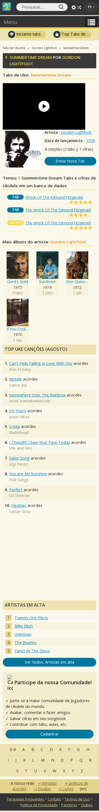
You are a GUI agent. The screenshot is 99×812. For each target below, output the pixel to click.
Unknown (23, 634)
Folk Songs (19, 479)
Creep (14, 426)
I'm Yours (17, 410)
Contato (54, 799)
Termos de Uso (77, 799)
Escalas (44, 788)
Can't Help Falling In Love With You (40, 363)
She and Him (20, 448)
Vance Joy (18, 385)
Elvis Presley (20, 369)
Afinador (49, 783)
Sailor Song (19, 458)
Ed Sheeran (19, 495)
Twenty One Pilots (31, 617)
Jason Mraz (19, 416)
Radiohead (19, 432)
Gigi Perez (18, 464)
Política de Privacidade (39, 804)
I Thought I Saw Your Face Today (39, 442)
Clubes (86, 804)
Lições (68, 788)
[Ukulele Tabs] (6, 6)
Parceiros (69, 804)
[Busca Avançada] (74, 7)
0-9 (13, 749)
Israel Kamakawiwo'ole (29, 400)
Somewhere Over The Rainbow (37, 395)
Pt (90, 7)
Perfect (16, 489)
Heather (18, 505)
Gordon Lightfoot (76, 132)
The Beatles (26, 642)
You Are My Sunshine (28, 473)
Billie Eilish (24, 626)
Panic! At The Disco (32, 650)
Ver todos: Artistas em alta (49, 662)
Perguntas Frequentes (25, 799)
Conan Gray (19, 511)
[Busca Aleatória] (79, 7)
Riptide (15, 379)
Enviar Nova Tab (70, 161)
